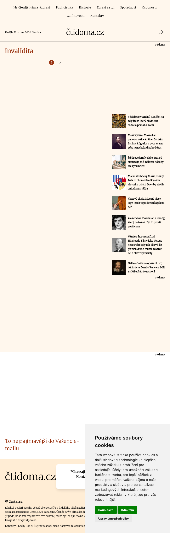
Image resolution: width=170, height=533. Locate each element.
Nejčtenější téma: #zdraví (31, 7)
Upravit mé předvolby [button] (113, 518)
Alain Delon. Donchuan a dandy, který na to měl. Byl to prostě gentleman (146, 222)
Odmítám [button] (127, 510)
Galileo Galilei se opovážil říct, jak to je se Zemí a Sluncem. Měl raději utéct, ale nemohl (146, 267)
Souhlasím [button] (105, 510)
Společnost (128, 7)
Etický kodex (25, 525)
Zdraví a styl (105, 7)
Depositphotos (27, 520)
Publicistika (64, 7)
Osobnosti (149, 7)
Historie (85, 7)
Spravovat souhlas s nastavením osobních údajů (63, 525)
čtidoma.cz (85, 32)
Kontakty (97, 16)
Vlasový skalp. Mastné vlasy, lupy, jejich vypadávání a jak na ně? (146, 202)
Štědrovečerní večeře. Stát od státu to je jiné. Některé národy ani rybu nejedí (146, 162)
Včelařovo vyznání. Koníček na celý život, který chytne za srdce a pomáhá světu (146, 121)
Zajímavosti (76, 16)
